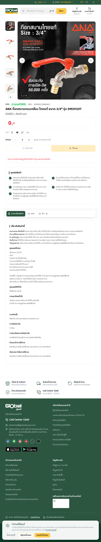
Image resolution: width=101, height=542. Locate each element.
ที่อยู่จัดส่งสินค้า (59, 479)
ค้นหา (61, 11)
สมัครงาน (56, 430)
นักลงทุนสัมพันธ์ (59, 420)
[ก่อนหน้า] (22, 60)
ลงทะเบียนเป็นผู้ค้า (60, 434)
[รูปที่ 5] (10, 88)
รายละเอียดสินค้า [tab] (17, 213)
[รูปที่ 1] (10, 26)
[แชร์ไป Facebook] (12, 132)
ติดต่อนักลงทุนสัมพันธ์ (61, 425)
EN (87, 2)
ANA (7, 104)
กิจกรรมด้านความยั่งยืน (62, 439)
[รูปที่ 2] (10, 41)
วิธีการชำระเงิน (11, 479)
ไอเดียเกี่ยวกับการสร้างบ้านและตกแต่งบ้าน (21, 499)
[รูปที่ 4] (10, 73)
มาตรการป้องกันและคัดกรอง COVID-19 (68, 415)
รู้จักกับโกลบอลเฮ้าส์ (60, 410)
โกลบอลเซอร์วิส (11, 494)
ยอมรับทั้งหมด (42, 535)
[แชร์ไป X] (22, 132)
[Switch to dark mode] (94, 2)
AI (53, 10)
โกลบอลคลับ (57, 489)
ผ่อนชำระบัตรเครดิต (13, 489)
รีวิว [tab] (44, 213)
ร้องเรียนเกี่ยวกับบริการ (55, 517)
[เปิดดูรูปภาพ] (56, 60)
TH (81, 2)
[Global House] (11, 11)
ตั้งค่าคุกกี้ (11, 535)
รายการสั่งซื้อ (58, 475)
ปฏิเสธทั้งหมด (25, 535)
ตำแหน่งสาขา (10, 484)
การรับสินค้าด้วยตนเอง (14, 475)
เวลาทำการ (35, 517)
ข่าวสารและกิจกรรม (60, 444)
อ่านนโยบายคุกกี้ (50, 530)
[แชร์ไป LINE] (17, 132)
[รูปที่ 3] (10, 57)
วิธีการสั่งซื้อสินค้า (12, 470)
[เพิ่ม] (29, 140)
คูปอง (55, 484)
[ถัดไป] (91, 60)
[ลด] (15, 140)
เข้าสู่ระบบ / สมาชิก (60, 465)
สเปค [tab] (33, 213)
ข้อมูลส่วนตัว (58, 470)
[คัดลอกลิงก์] (27, 132)
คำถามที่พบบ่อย (11, 465)
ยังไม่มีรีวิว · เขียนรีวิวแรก (16, 113)
